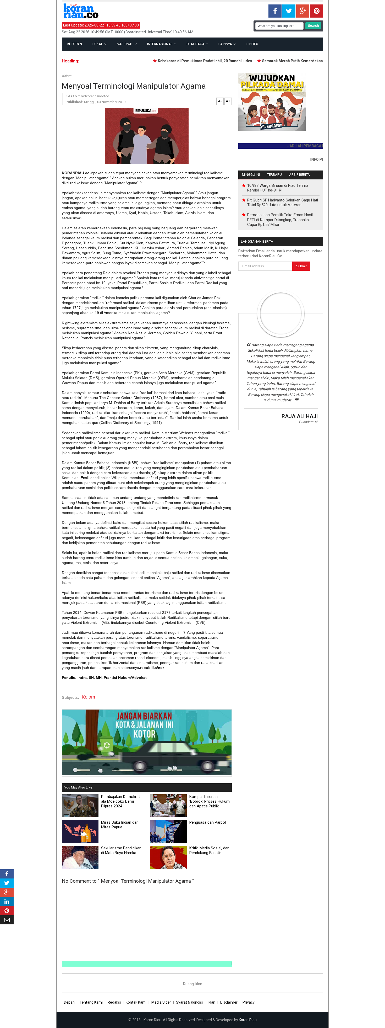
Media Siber (161, 1002)
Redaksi (114, 1002)
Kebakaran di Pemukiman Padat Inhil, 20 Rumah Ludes (192, 61)
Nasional (125, 44)
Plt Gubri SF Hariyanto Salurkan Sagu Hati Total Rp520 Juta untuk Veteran (282, 202)
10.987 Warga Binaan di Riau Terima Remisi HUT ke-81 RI (277, 188)
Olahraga (195, 44)
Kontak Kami (136, 1002)
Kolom (66, 76)
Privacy (249, 1002)
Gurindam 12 (308, 422)
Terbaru (274, 175)
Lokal (98, 44)
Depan (76, 44)
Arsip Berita (299, 175)
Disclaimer (229, 1002)
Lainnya (225, 44)
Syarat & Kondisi (189, 1002)
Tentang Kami (91, 1002)
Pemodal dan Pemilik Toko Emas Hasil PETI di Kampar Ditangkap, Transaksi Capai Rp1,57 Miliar (280, 219)
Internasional (160, 44)
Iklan (211, 1002)
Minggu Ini (251, 175)
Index (252, 44)
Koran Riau (248, 1020)
